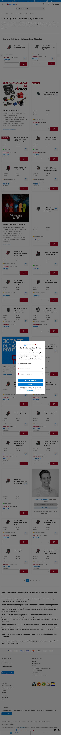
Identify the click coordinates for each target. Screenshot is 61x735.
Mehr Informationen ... (34, 389)
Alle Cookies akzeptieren (30, 381)
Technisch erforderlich (25, 364)
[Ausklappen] (42, 363)
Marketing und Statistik (26, 374)
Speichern (30, 384)
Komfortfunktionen (24, 369)
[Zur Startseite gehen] (30, 344)
